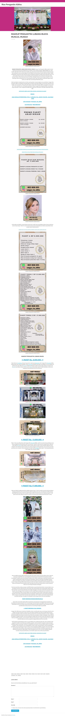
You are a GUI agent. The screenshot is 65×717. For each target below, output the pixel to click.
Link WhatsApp (28, 104)
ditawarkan (37, 363)
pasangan (30, 364)
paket (44, 673)
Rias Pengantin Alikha (12, 4)
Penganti (32, 442)
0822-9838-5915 (36, 104)
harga (24, 673)
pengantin (47, 673)
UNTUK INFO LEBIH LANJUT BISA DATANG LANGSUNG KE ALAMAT (32, 91)
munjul (38, 673)
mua (36, 673)
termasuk (25, 365)
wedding (19, 675)
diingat (30, 366)
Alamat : (32, 94)
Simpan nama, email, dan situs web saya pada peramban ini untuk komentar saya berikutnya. (29, 707)
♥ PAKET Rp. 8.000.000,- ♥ (32, 360)
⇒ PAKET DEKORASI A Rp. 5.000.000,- (32, 608)
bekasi (13, 673)
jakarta (27, 673)
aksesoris (14, 366)
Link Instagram (26, 101)
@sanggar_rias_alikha (36, 101)
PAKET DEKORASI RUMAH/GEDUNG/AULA (32, 598)
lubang (30, 673)
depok (22, 673)
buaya (15, 673)
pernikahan (19, 363)
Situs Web (13, 705)
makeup (33, 673)
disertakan (19, 445)
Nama (12, 699)
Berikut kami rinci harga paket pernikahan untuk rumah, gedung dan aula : (32, 229)
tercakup (37, 448)
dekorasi (18, 673)
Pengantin (49, 363)
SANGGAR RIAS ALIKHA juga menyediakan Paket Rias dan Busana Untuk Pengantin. (32, 149)
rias (16, 675)
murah (42, 673)
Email (12, 702)
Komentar (13, 685)
